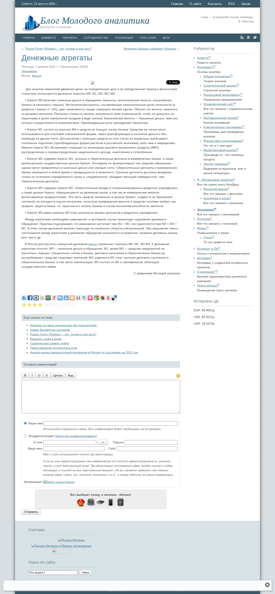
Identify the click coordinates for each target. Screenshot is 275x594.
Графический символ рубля (49, 343)
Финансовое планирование (223, 141)
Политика (204, 219)
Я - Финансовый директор (216, 179)
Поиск (85, 572)
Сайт (111, 448)
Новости (204, 58)
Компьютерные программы (223, 127)
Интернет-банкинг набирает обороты (150, 48)
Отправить (31, 511)
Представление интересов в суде (53, 348)
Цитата (58, 375)
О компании (207, 271)
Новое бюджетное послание (50, 330)
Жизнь (203, 228)
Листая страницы (216, 164)
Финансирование (216, 189)
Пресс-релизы (208, 285)
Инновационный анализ (220, 118)
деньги (36, 75)
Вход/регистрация (62, 436)
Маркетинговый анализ (221, 150)
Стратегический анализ (221, 85)
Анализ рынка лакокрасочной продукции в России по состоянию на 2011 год (84, 352)
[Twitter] (255, 37)
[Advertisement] (100, 284)
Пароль (118, 442)
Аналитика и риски (217, 198)
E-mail (38, 442)
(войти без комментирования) (76, 436)
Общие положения (218, 76)
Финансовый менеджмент (223, 95)
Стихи (208, 237)
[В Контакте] (248, 37)
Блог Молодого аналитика (95, 19)
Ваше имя (35, 423)
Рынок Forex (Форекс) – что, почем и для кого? (58, 48)
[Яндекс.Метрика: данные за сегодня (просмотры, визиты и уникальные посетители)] (45, 546)
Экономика (29, 71)
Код (70, 375)
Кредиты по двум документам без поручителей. (63, 325)
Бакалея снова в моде (45, 339)
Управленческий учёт (219, 104)
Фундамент (206, 67)
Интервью (204, 258)
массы (92, 244)
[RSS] (242, 37)
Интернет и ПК (208, 248)
